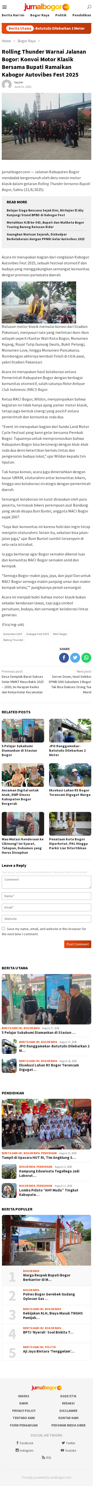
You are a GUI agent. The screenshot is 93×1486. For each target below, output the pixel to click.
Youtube (70, 1450)
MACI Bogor (60, 634)
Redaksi (68, 1403)
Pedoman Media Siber (68, 1425)
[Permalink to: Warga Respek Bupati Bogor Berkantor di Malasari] (46, 1240)
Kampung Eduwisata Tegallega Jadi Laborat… (49, 1173)
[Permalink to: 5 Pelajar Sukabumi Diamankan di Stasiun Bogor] (46, 999)
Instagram (26, 1450)
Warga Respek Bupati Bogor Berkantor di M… (46, 1277)
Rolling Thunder (13, 640)
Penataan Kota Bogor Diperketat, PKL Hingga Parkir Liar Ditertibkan (68, 843)
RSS (48, 1458)
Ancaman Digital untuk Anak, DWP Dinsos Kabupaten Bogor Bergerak (20, 797)
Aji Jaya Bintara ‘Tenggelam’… (48, 1351)
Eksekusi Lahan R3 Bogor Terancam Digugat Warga (70, 792)
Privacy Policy (23, 1411)
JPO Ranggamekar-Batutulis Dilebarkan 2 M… (54, 1048)
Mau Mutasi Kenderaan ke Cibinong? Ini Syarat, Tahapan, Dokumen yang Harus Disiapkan (23, 846)
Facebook (26, 1443)
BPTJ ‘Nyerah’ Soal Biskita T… (48, 1332)
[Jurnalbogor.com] (47, 6)
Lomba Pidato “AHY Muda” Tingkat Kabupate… (48, 1192)
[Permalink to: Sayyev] (7, 84)
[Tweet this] (75, 658)
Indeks (23, 1396)
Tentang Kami (24, 1418)
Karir (23, 1403)
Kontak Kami (68, 1418)
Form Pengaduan (24, 1425)
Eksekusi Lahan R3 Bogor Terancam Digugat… (49, 1067)
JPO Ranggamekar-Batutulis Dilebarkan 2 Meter (67, 750)
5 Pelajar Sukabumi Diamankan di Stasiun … (39, 1032)
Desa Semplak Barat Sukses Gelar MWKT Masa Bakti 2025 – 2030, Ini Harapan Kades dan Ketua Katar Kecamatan (23, 681)
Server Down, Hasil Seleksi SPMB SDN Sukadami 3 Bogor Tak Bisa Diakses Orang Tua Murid (70, 681)
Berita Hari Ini (12, 1028)
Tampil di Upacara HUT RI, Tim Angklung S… (39, 1157)
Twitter (70, 1443)
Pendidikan (49, 1153)
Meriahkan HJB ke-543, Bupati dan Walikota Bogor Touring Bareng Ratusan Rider (45, 224)
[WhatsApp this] (86, 658)
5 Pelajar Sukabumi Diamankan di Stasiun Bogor (19, 750)
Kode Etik (68, 1396)
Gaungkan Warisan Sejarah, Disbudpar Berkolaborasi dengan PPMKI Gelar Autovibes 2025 (46, 236)
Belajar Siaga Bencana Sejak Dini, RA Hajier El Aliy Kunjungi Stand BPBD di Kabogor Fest (45, 212)
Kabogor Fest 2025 (37, 634)
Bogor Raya (32, 1028)
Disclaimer (68, 1411)
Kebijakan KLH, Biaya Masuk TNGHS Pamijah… (53, 1315)
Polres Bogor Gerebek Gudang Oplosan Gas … (49, 1296)
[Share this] (64, 658)
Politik (50, 1347)
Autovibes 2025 (12, 634)
